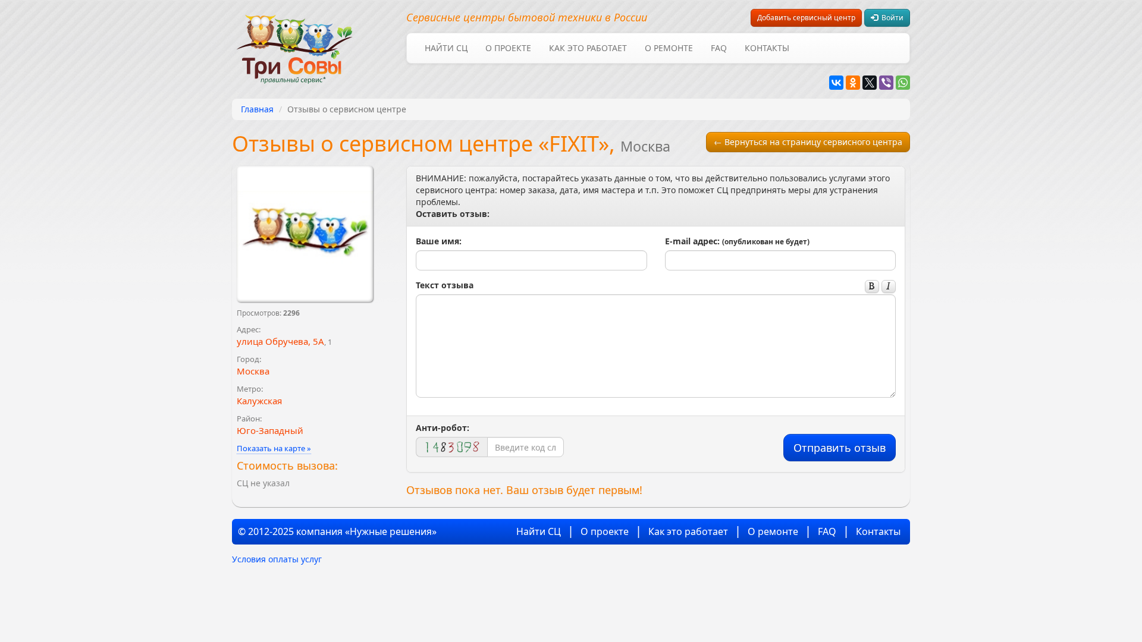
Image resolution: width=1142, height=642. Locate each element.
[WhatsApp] (903, 82)
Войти (890, 17)
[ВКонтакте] (836, 82)
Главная (257, 109)
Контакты (767, 48)
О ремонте (669, 48)
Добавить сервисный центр (806, 17)
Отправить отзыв (839, 447)
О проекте (508, 48)
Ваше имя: (439, 241)
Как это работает (588, 48)
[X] (869, 82)
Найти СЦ (446, 48)
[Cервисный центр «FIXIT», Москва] (305, 234)
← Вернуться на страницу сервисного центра (808, 141)
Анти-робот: (442, 427)
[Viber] (886, 82)
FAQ (719, 48)
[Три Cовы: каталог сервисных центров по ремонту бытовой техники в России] (294, 42)
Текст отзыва (444, 285)
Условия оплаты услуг (277, 559)
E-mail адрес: (737, 241)
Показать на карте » (274, 448)
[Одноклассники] (853, 82)
